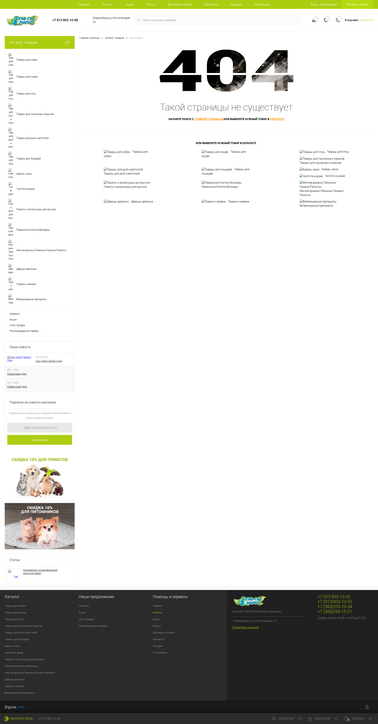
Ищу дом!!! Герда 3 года (49, 361)
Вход (314, 4)
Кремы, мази (330, 169)
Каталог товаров (23, 42)
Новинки (15, 313)
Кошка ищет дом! (17, 374)
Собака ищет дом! (17, 386)
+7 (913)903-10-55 (335, 601)
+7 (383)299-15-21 (335, 611)
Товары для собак (126, 154)
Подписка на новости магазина (33, 402)
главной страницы (208, 119)
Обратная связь (21, 718)
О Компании (262, 4)
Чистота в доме (335, 176)
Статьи (150, 4)
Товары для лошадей (225, 171)
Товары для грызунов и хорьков (320, 162)
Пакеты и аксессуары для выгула (125, 186)
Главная (84, 4)
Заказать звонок (358, 4)
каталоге (277, 119)
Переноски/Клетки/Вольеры (220, 186)
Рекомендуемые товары (24, 330)
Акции (129, 4)
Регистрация (328, 4)
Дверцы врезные (142, 201)
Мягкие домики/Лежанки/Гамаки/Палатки (322, 193)
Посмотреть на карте (245, 627)
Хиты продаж (17, 325)
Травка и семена (238, 201)
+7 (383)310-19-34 (335, 606)
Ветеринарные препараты (316, 205)
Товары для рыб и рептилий (122, 173)
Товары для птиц (338, 151)
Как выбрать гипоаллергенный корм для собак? (40, 572)
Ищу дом (235, 4)
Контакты (211, 4)
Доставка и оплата (180, 4)
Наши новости (20, 347)
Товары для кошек (224, 154)
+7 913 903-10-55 (65, 20)
